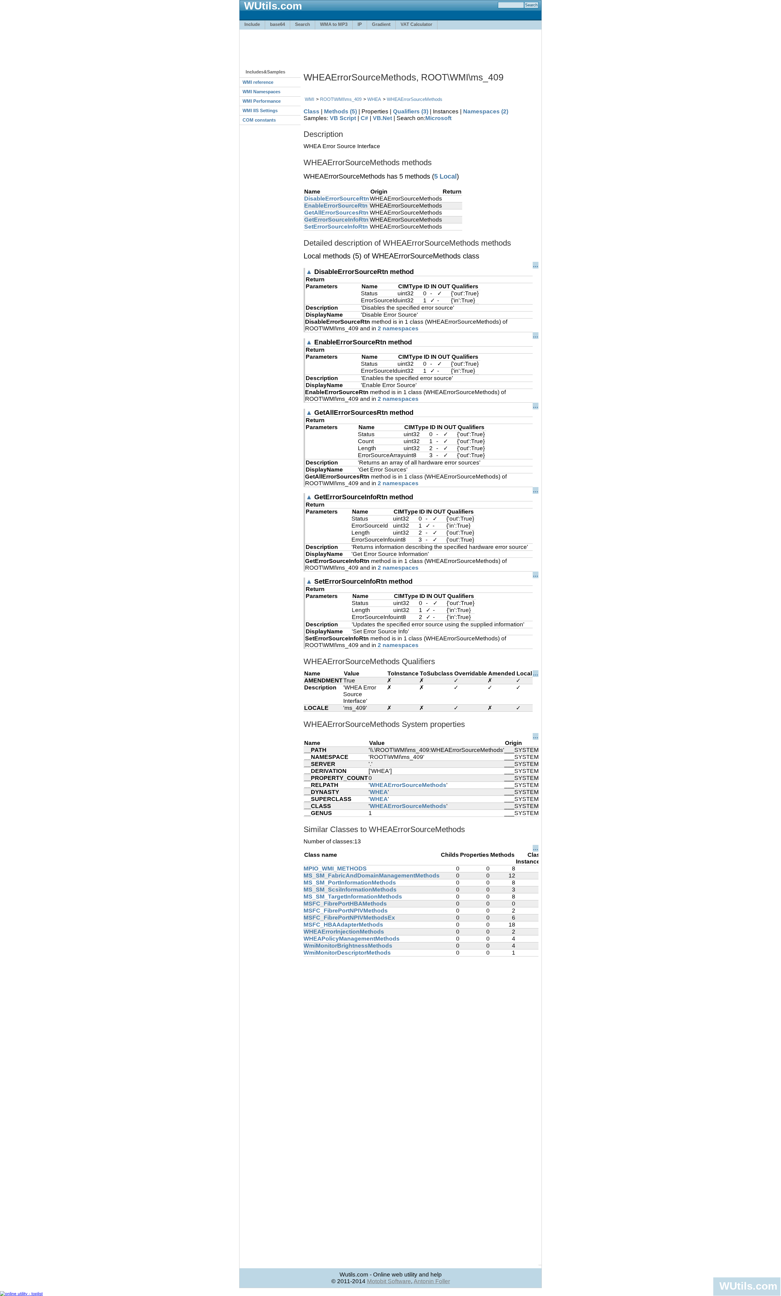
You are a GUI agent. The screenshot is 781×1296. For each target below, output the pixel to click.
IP (360, 24)
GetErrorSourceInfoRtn (336, 219)
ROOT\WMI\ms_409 (341, 99)
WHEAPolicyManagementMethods (352, 938)
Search (302, 24)
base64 (277, 24)
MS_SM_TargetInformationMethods (353, 896)
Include (252, 24)
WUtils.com (748, 1286)
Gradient (381, 24)
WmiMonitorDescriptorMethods (347, 952)
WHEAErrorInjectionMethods (344, 931)
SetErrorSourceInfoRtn (336, 226)
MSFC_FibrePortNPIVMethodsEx (349, 917)
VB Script (343, 118)
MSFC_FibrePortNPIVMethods (346, 910)
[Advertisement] (390, 46)
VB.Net (382, 118)
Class (311, 111)
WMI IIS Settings (260, 110)
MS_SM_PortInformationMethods (350, 882)
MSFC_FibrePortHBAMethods (345, 903)
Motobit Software (389, 1281)
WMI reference (258, 82)
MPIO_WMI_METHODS (335, 868)
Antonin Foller (432, 1281)
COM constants (259, 120)
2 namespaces (398, 328)
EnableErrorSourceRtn (336, 205)
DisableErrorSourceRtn (336, 198)
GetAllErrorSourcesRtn (336, 212)
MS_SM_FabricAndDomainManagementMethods (372, 875)
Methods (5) (340, 111)
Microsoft (438, 118)
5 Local (445, 176)
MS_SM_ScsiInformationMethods (350, 889)
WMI (309, 99)
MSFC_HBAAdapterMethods (343, 924)
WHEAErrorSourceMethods (414, 99)
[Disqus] (421, 1032)
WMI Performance (262, 101)
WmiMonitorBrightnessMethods (348, 945)
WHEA (374, 99)
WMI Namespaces (261, 91)
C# (364, 118)
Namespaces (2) (485, 111)
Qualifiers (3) (410, 111)
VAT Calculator (416, 24)
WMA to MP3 (333, 24)
